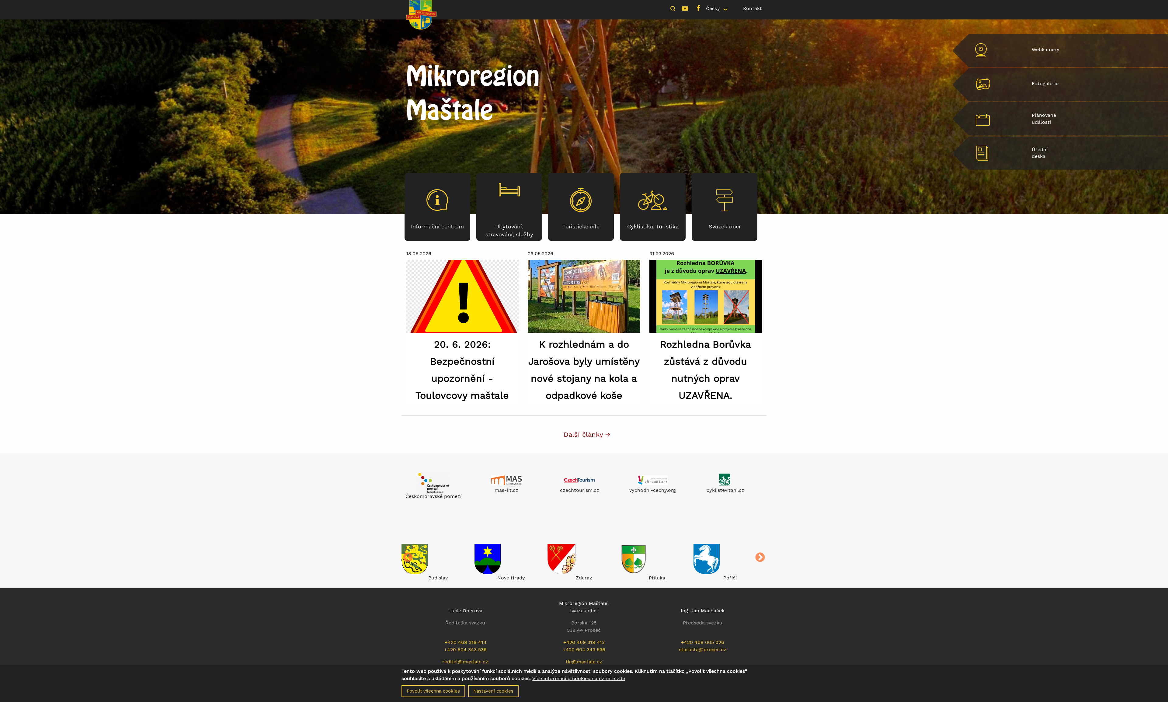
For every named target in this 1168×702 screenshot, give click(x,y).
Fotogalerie (1045, 83)
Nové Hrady (438, 578)
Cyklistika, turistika (653, 227)
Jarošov (730, 578)
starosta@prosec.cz (702, 649)
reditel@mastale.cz (465, 662)
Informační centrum (437, 227)
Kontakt (752, 8)
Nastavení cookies (493, 691)
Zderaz (511, 578)
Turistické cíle (581, 227)
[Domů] (421, 14)
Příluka (584, 578)
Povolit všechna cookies (433, 691)
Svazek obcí (724, 227)
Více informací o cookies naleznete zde (578, 678)
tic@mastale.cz (584, 662)
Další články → (587, 434)
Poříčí (657, 578)
